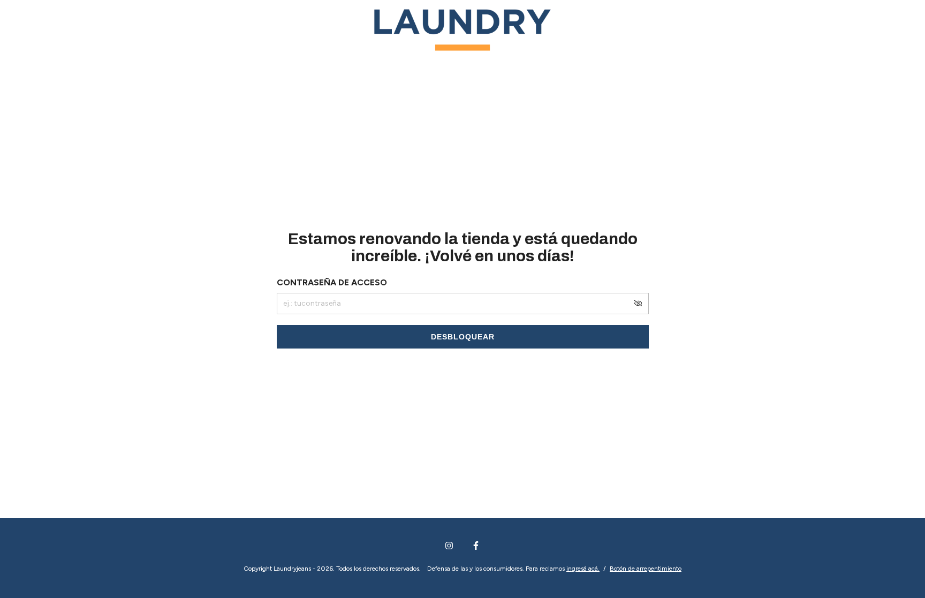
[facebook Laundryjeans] (476, 545)
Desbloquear (463, 336)
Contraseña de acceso (332, 282)
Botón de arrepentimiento (645, 568)
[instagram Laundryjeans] (449, 545)
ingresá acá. (583, 568)
